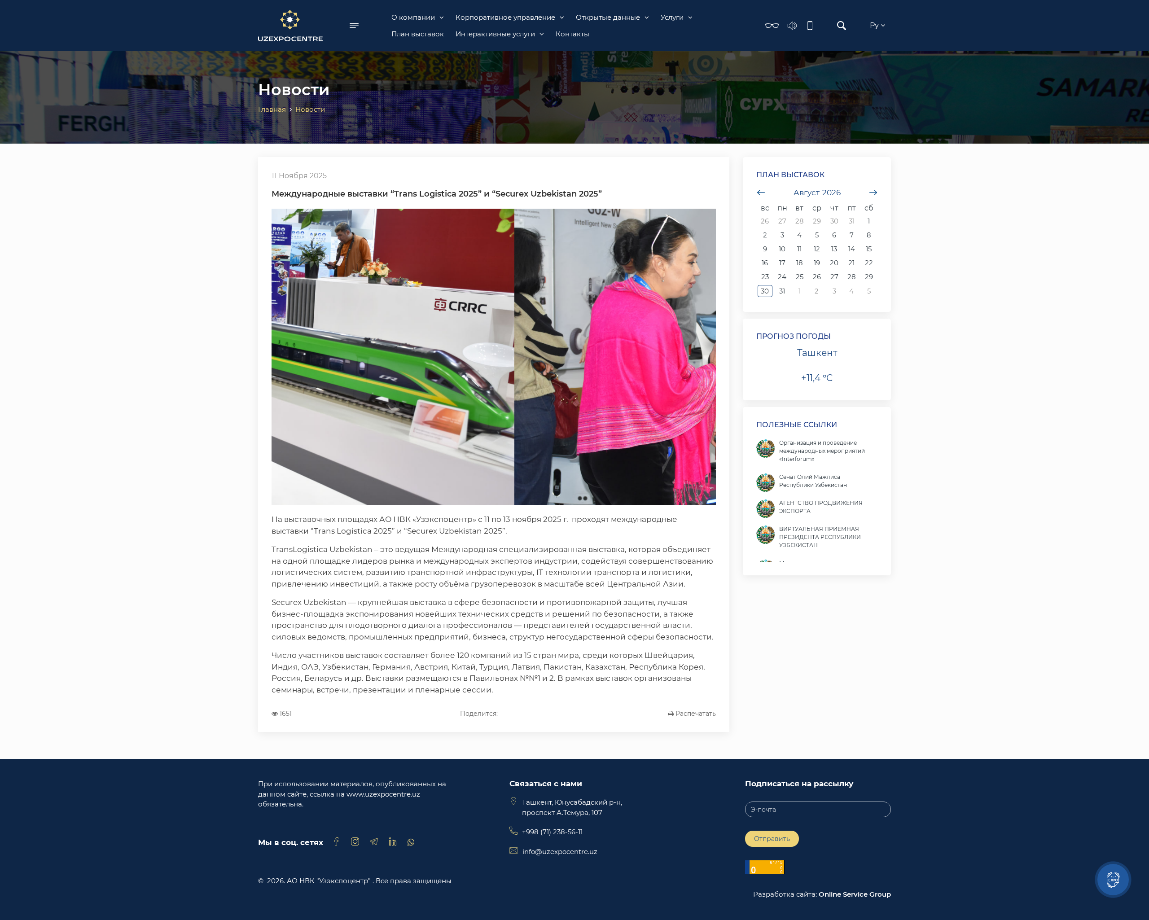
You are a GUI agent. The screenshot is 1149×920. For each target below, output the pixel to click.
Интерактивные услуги (495, 34)
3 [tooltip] (782, 235)
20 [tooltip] (834, 262)
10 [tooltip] (782, 249)
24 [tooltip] (782, 276)
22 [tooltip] (869, 262)
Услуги (672, 17)
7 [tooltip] (852, 235)
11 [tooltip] (799, 249)
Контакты (572, 34)
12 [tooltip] (817, 249)
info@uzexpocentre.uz (559, 851)
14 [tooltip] (851, 249)
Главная (272, 109)
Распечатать (695, 714)
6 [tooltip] (834, 235)
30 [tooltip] (834, 221)
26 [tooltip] (765, 221)
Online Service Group (855, 894)
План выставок (417, 34)
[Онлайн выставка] (1113, 879)
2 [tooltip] (765, 235)
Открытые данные (608, 17)
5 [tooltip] (817, 235)
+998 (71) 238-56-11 (552, 832)
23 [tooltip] (765, 276)
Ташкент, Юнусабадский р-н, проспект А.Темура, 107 (572, 807)
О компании (413, 17)
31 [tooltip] (852, 221)
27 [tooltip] (782, 221)
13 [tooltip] (834, 249)
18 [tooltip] (799, 262)
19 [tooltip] (817, 262)
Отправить (772, 839)
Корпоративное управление (505, 17)
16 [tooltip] (765, 262)
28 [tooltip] (799, 221)
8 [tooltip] (869, 235)
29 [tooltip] (817, 221)
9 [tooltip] (765, 249)
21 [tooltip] (851, 262)
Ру (875, 25)
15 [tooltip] (869, 249)
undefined (760, 192)
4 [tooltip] (799, 235)
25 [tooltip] (799, 276)
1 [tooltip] (869, 221)
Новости (310, 109)
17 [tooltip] (782, 262)
